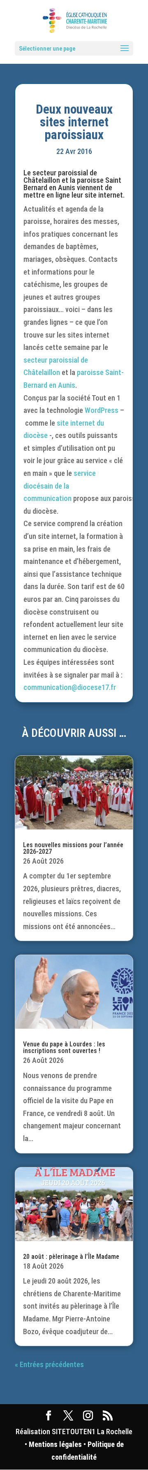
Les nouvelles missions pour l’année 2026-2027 (73, 848)
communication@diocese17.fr (69, 687)
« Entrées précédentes (49, 1364)
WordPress (101, 410)
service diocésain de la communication (59, 486)
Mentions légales (55, 1444)
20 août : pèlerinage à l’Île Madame (71, 1256)
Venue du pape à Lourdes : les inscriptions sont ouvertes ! (64, 1047)
